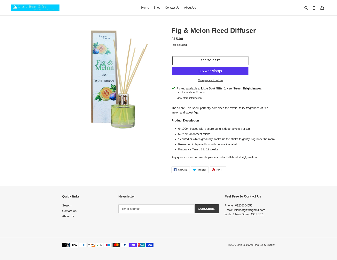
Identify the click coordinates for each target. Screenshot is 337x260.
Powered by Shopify (264, 245)
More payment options (210, 80)
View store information (189, 97)
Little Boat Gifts (245, 245)
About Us (68, 216)
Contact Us (69, 211)
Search (66, 205)
